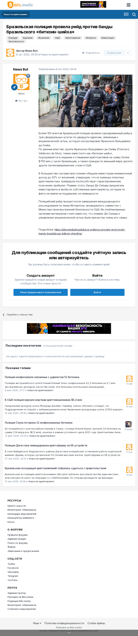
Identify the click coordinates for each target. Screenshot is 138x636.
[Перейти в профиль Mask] (128, 424)
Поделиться (91, 52)
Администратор (17, 593)
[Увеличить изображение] (85, 100)
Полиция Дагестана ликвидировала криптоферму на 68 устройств (46, 445)
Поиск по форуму (18, 542)
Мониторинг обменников (22, 509)
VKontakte (13, 572)
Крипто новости (17, 505)
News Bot (31, 50)
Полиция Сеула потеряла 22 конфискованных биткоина (38, 422)
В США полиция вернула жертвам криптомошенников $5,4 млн (43, 399)
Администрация (17, 538)
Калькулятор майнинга (21, 517)
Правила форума (17, 534)
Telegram (13, 575)
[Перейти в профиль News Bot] (10, 53)
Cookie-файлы (96, 623)
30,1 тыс (22, 100)
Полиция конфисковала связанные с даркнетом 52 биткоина (42, 377)
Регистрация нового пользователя (40, 292)
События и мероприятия (22, 608)
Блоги (11, 521)
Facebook (13, 567)
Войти (97, 292)
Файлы (11, 546)
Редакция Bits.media (19, 601)
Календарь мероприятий (22, 513)
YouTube (12, 580)
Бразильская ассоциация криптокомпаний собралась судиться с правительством (55, 468)
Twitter (11, 563)
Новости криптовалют (55, 54)
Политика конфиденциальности (64, 623)
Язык (36, 623)
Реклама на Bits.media (20, 596)
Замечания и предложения (23, 551)
